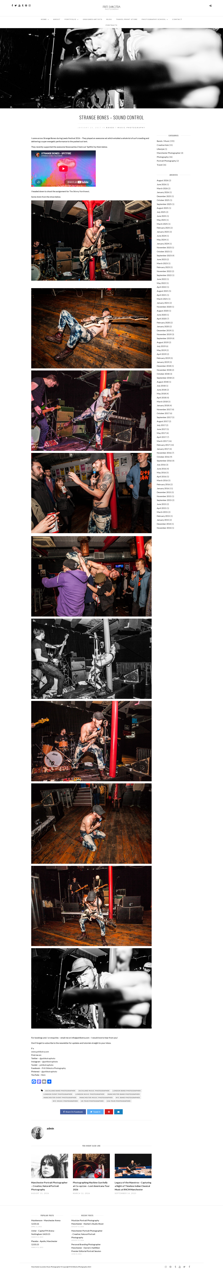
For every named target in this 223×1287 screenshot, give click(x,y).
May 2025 (161, 220)
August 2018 (162, 382)
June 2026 (161, 184)
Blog (109, 19)
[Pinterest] (26, 5)
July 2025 (161, 212)
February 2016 (163, 484)
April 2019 (161, 354)
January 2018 (163, 405)
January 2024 (163, 243)
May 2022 (161, 283)
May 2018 (161, 393)
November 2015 (164, 496)
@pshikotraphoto (47, 1058)
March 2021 (162, 299)
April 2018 (161, 397)
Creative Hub (163, 145)
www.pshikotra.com (40, 1051)
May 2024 (161, 239)
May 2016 (161, 472)
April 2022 (161, 287)
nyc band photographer (128, 1097)
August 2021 (162, 291)
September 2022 (164, 275)
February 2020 (163, 322)
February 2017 (163, 445)
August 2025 (162, 208)
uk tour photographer (92, 1101)
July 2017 (161, 425)
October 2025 (163, 200)
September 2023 (164, 255)
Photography (136, 128)
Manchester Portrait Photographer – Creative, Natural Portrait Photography (49, 1186)
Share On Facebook (74, 1111)
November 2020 (164, 306)
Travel (159, 164)
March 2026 (162, 188)
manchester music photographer (96, 1097)
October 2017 (163, 413)
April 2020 (161, 318)
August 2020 (162, 310)
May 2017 (161, 433)
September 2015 (164, 500)
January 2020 (163, 326)
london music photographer (89, 1094)
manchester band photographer (124, 1094)
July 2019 (161, 346)
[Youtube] (19, 5)
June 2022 (161, 279)
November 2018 (164, 370)
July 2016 (161, 464)
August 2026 (162, 180)
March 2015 (162, 512)
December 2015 (164, 492)
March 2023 (162, 263)
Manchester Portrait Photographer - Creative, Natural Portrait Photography (86, 1233)
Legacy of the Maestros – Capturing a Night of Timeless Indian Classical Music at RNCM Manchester (133, 1186)
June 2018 (161, 389)
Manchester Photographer (168, 153)
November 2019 (164, 334)
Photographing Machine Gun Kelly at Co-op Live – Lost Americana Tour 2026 (91, 1186)
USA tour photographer (118, 1101)
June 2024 (161, 235)
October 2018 (163, 374)
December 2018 (164, 366)
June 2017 (161, 429)
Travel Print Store (126, 19)
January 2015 (163, 520)
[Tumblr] (22, 5)
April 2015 (161, 508)
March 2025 (162, 224)
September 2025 (164, 204)
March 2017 (162, 441)
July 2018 (161, 385)
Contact (177, 19)
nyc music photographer (65, 1101)
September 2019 (164, 338)
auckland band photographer (60, 1091)
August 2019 (162, 342)
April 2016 (161, 476)
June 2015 (161, 504)
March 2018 (162, 401)
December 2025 (164, 196)
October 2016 (163, 456)
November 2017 (164, 409)
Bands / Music (116, 128)
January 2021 (163, 303)
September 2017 (164, 417)
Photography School (154, 19)
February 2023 (163, 267)
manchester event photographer (60, 1097)
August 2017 (162, 421)
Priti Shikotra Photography (54, 1068)
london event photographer (58, 1094)
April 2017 (161, 437)
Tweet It (96, 1111)
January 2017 (163, 449)
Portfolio (70, 19)
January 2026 (163, 192)
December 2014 (164, 524)
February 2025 (163, 227)
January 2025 (163, 231)
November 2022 (164, 271)
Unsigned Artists (92, 19)
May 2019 (161, 350)
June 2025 (161, 216)
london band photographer (127, 1091)
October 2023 (163, 251)
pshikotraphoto (46, 1065)
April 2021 (161, 295)
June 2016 (161, 468)
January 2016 (163, 488)
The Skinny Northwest (79, 191)
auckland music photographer (94, 1091)
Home (44, 19)
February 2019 (163, 358)
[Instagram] (30, 5)
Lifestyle (160, 149)
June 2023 (161, 259)
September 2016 (164, 460)
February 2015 (163, 516)
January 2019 (163, 362)
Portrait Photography (166, 160)
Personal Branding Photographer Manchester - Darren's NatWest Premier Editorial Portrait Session (86, 1247)
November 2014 (164, 528)
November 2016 (164, 452)
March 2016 (162, 480)
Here (43, 1075)
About (56, 19)
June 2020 (161, 314)
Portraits (111, 25)
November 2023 (164, 247)
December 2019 (164, 330)
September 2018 (164, 378)
